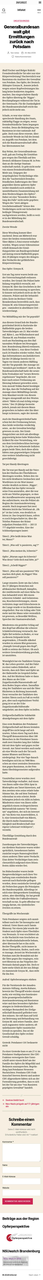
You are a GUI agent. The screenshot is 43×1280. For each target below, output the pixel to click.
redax (16, 53)
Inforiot (21, 10)
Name (4, 1165)
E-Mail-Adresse (8, 1177)
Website (5, 1188)
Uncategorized (21, 21)
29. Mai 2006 (30, 53)
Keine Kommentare (23, 56)
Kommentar (8, 1142)
